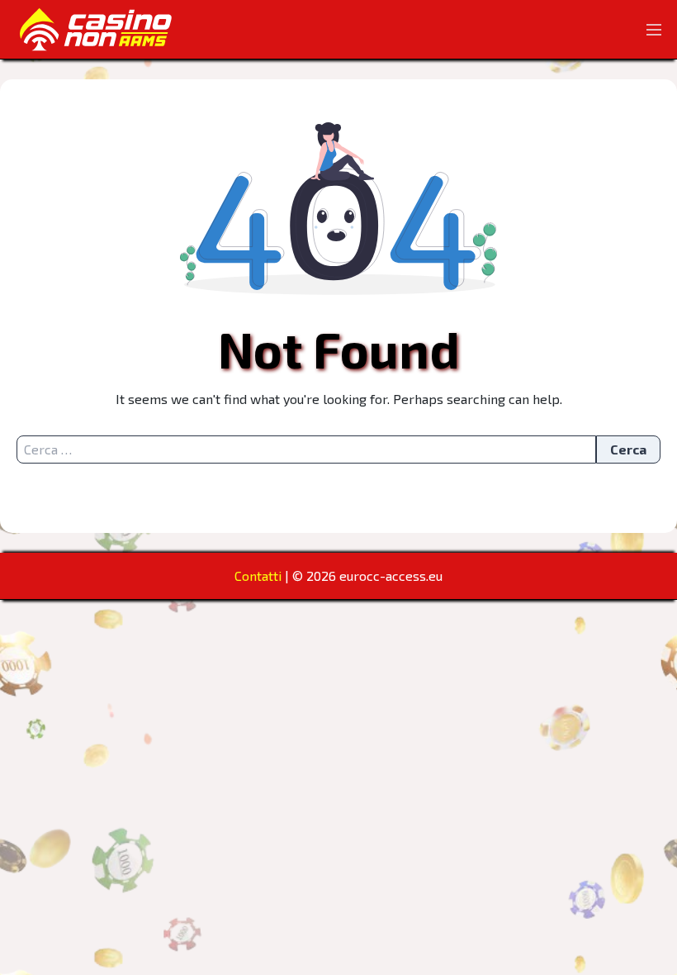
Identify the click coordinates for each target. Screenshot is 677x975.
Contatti (258, 575)
